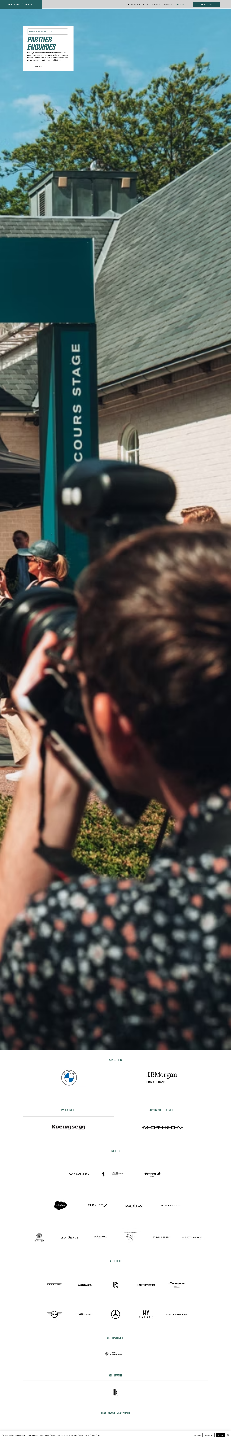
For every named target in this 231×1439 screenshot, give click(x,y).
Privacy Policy (95, 1435)
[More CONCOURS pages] (159, 4)
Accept (220, 1435)
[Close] (228, 1435)
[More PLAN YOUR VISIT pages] (143, 4)
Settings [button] (197, 1435)
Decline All (208, 1435)
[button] (206, 4)
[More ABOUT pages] (171, 4)
